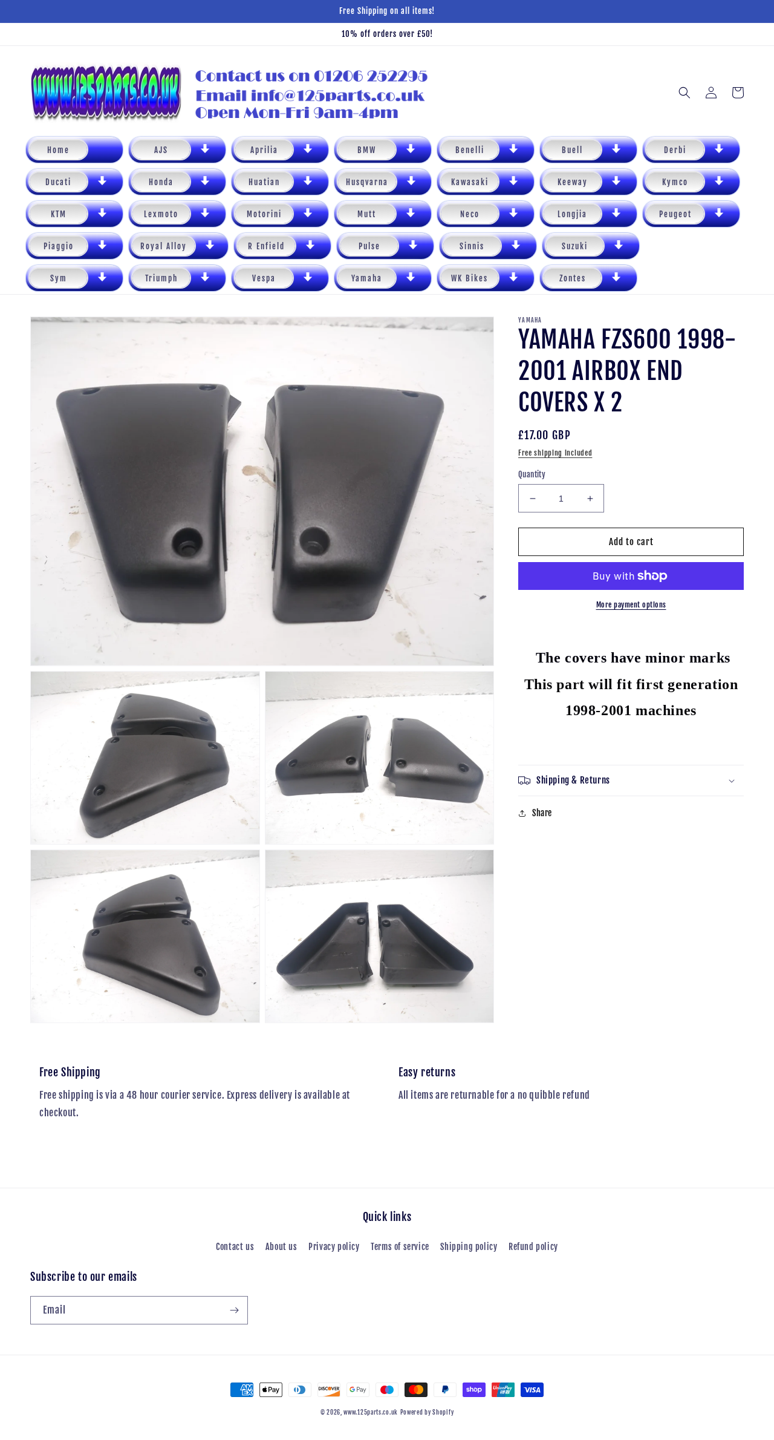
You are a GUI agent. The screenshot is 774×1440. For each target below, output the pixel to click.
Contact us (235, 1247)
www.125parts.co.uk (370, 1412)
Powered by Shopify (427, 1412)
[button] (177, 150)
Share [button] (542, 813)
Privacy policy (333, 1247)
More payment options (631, 604)
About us (281, 1247)
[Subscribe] (234, 1310)
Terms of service (400, 1247)
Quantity (531, 474)
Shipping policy (468, 1247)
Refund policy (533, 1247)
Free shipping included (555, 452)
